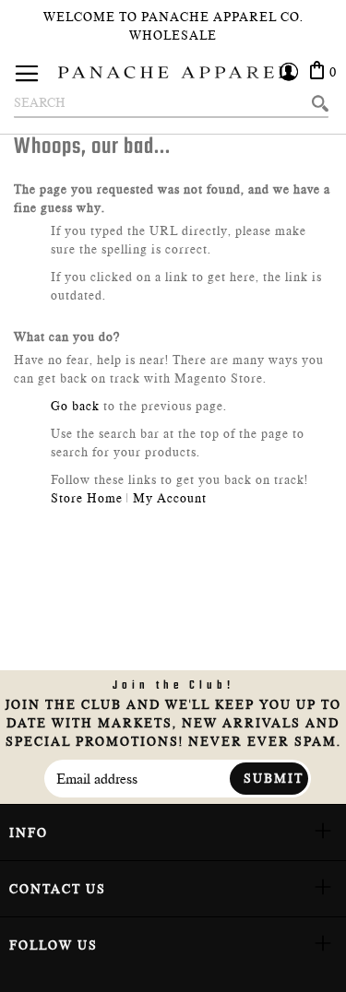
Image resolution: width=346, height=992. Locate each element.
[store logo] (173, 72)
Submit (274, 778)
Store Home (87, 497)
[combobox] (171, 103)
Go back (75, 405)
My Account (170, 497)
